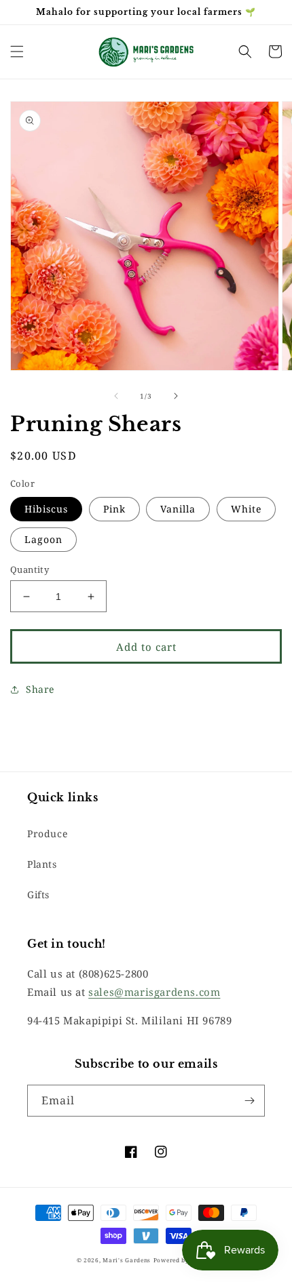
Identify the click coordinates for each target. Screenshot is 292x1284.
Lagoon (43, 539)
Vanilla (178, 508)
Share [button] (40, 689)
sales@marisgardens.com (154, 992)
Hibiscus (46, 508)
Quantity (29, 569)
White (246, 508)
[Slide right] (176, 396)
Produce (47, 833)
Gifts (38, 894)
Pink (114, 508)
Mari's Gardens (127, 1260)
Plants (42, 864)
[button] (17, 51)
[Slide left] (116, 396)
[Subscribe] (249, 1101)
